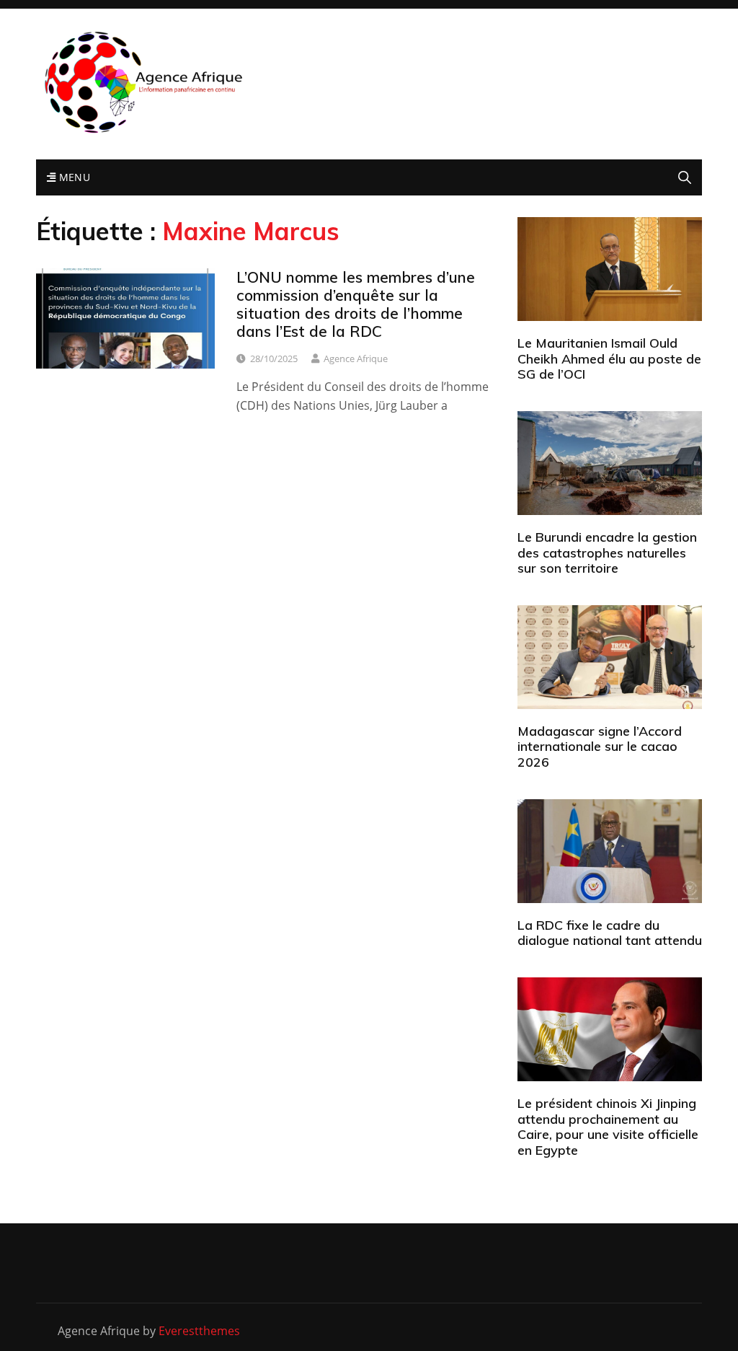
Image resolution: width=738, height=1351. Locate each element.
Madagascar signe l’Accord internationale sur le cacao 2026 (599, 746)
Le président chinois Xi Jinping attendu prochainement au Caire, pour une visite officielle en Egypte (607, 1126)
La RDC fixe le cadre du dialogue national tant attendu (609, 933)
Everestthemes (199, 1331)
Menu (72, 177)
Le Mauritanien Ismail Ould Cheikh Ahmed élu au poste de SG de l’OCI (609, 358)
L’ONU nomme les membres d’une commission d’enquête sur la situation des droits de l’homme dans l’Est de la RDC (355, 304)
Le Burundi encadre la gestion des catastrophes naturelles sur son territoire (607, 552)
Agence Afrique (356, 358)
